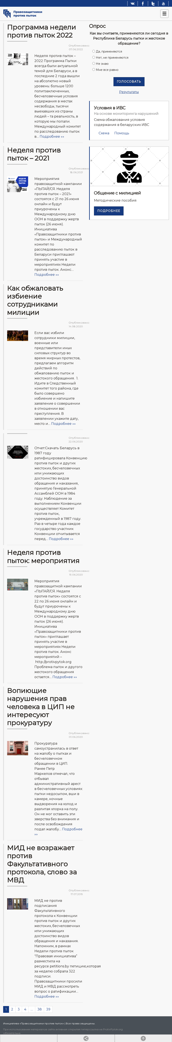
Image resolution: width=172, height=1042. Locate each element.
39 (48, 1009)
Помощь (121, 133)
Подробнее (108, 211)
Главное (26, 45)
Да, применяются (109, 51)
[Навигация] (164, 13)
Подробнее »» (52, 137)
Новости (38, 45)
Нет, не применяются (112, 57)
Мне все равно (107, 70)
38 (39, 1009)
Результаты (129, 92)
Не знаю (102, 64)
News (24, 168)
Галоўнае (35, 168)
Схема (104, 133)
